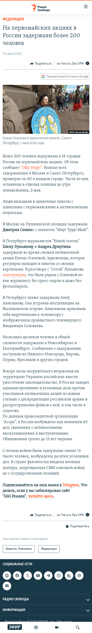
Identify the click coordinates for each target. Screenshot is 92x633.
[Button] (40, 64)
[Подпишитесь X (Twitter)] (27, 575)
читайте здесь (40, 497)
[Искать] (77, 627)
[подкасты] (36, 627)
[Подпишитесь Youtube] (38, 575)
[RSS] (69, 575)
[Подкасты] (79, 575)
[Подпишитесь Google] (7, 575)
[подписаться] (7, 586)
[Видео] (57, 627)
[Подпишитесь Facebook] (17, 575)
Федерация (13, 20)
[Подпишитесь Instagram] (58, 575)
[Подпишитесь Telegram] (48, 575)
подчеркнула (14, 275)
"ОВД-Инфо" (31, 168)
